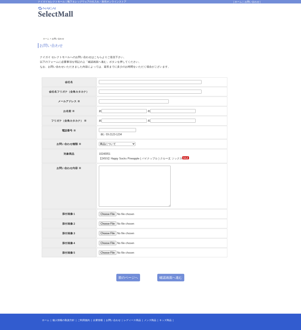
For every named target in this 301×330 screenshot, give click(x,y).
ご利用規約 (84, 320)
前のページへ (128, 277)
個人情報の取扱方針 (63, 320)
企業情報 (98, 320)
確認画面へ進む (170, 277)
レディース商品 (132, 320)
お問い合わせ (251, 1)
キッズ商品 (165, 320)
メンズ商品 (150, 320)
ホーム (238, 1)
